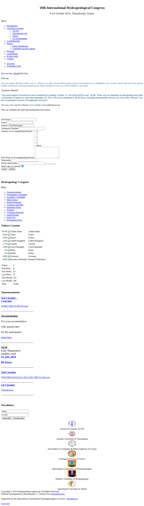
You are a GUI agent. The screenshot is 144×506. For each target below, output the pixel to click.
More (38, 145)
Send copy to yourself (11, 166)
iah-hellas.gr (72, 499)
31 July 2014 (8, 356)
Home (16, 73)
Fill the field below (9, 163)
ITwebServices (58, 494)
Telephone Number (10, 128)
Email (4, 122)
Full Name (6, 119)
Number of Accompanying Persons (17, 131)
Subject (4, 125)
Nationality (6, 160)
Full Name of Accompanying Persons (17, 157)
